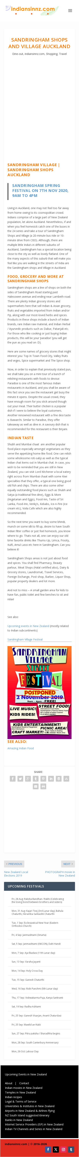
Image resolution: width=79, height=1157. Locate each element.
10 (54, 732)
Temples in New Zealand (20, 1092)
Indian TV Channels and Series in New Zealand (33, 1129)
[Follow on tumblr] (71, 1149)
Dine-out (17, 54)
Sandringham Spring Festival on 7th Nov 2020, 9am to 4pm (40, 190)
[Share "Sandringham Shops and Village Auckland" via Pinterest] (43, 779)
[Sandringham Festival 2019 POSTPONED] (39, 738)
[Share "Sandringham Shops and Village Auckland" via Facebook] (12, 779)
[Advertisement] (39, 105)
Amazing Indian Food (20, 748)
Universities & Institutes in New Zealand (29, 1106)
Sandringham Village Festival (25, 639)
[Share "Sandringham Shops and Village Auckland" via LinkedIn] (51, 779)
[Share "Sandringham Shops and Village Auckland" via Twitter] (20, 779)
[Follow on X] (56, 1149)
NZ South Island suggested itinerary (27, 1115)
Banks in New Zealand (19, 1120)
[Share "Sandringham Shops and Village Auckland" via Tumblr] (36, 779)
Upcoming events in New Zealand (28, 626)
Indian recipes (13, 1097)
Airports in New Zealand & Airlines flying (30, 1111)
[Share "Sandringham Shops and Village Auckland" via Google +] (28, 779)
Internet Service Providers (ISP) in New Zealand (34, 1124)
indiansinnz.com (34, 54)
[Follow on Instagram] (63, 1149)
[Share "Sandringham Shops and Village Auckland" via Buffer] (59, 779)
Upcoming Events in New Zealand (26, 1074)
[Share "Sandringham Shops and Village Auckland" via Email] (36, 786)
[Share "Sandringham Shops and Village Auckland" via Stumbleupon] (66, 779)
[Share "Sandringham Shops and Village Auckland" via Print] (43, 786)
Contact (24, 1083)
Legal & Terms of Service (20, 1101)
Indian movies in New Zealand (23, 1088)
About (8, 1083)
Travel (63, 54)
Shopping (52, 54)
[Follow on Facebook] (48, 1149)
